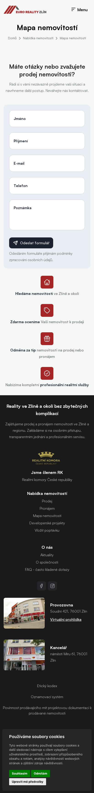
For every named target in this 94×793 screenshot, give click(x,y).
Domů (12, 38)
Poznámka (22, 207)
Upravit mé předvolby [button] (27, 781)
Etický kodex (47, 686)
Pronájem (47, 508)
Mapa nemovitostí (73, 38)
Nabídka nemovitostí (38, 38)
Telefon (21, 185)
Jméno (20, 118)
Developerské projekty (47, 523)
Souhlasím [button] (19, 773)
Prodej (47, 501)
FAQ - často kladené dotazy (47, 569)
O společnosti (47, 562)
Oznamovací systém (47, 696)
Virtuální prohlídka (65, 619)
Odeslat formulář (35, 243)
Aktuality (47, 555)
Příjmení (21, 141)
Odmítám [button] (40, 773)
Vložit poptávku (47, 530)
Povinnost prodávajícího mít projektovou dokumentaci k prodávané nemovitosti (47, 710)
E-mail (19, 163)
